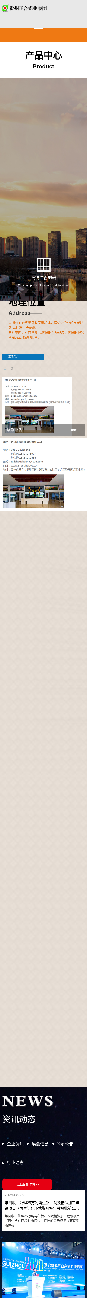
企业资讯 (15, 1144)
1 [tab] (5, 368)
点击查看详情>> (27, 1184)
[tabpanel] (43, 406)
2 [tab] (12, 368)
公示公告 (64, 1144)
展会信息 (40, 1144)
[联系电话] (43, 474)
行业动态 (15, 1162)
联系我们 (13, 356)
